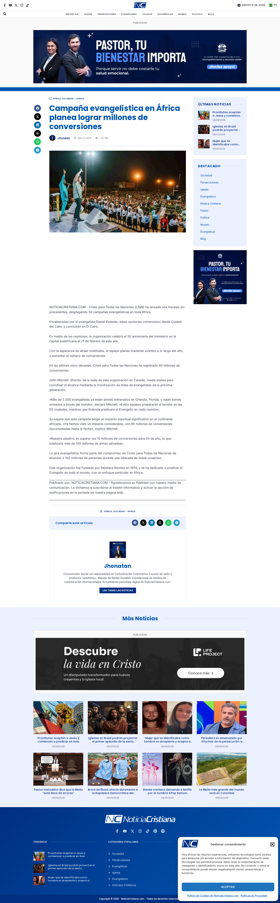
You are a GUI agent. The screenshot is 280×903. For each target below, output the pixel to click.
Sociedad (206, 175)
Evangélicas (165, 14)
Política (197, 14)
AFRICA (57, 98)
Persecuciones (107, 14)
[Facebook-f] (4, 5)
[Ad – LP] (140, 689)
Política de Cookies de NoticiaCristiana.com (213, 895)
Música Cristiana (210, 203)
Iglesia (88, 14)
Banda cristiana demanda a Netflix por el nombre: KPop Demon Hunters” (167, 793)
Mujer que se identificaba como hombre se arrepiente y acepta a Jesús (167, 741)
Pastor (204, 210)
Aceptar (228, 887)
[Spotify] (163, 831)
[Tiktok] (27, 5)
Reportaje (72, 14)
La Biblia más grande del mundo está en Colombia (221, 791)
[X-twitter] (16, 5)
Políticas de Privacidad (254, 895)
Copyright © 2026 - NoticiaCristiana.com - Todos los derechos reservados (140, 898)
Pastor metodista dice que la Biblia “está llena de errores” (58, 791)
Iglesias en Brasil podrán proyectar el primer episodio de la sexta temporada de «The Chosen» (113, 741)
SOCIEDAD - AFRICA (73, 98)
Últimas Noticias (214, 104)
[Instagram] (21, 5)
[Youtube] (10, 5)
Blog (211, 14)
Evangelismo (129, 14)
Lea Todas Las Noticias (117, 590)
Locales (147, 14)
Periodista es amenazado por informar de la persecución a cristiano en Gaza (221, 741)
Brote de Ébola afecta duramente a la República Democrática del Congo (113, 793)
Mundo (182, 14)
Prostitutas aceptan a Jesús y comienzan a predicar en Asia (227, 115)
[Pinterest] (155, 831)
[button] (272, 844)
